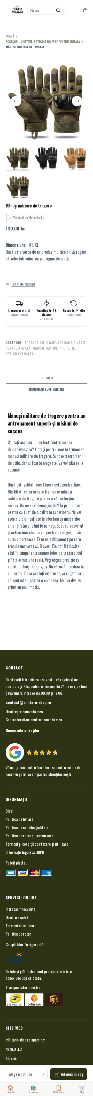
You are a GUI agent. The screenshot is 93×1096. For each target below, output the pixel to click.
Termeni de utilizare (21, 925)
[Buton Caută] (58, 10)
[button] (20, 283)
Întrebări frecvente (20, 909)
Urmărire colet (17, 917)
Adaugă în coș (72, 1074)
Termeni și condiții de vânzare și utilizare (37, 844)
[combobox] (40, 10)
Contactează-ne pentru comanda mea (34, 719)
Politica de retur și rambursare (29, 835)
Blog (9, 811)
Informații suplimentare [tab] (46, 389)
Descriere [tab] (46, 378)
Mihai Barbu (36, 217)
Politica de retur (18, 934)
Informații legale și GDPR (25, 852)
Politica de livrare (19, 819)
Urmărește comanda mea (24, 711)
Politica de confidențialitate (27, 827)
